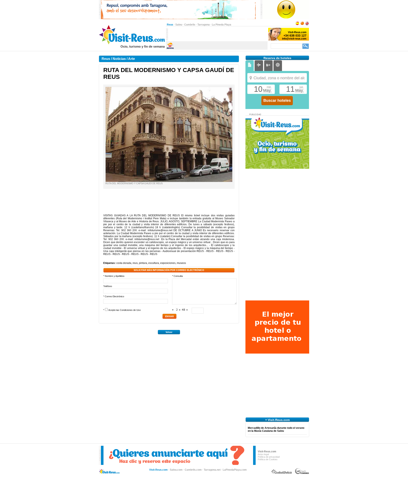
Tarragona (203, 24)
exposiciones (168, 263)
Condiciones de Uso (130, 310)
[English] (307, 24)
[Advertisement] (218, 34)
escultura (153, 263)
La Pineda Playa (221, 24)
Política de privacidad (269, 457)
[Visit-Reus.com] (132, 43)
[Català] (302, 24)
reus (135, 263)
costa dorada (123, 263)
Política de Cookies (268, 459)
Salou (178, 24)
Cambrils (189, 24)
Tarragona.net (212, 469)
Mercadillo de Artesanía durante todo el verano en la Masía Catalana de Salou (276, 429)
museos (181, 263)
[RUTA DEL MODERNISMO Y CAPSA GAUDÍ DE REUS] (169, 181)
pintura (143, 263)
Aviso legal (263, 454)
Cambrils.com (193, 469)
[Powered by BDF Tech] (302, 473)
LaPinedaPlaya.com (235, 469)
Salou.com (176, 469)
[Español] (297, 24)
